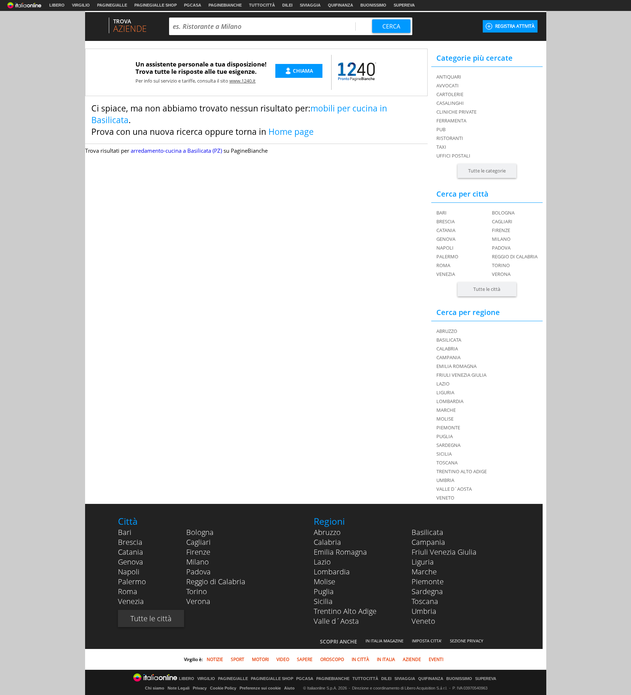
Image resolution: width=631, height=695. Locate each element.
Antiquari (448, 76)
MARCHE (446, 410)
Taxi (441, 147)
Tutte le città (486, 289)
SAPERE (305, 659)
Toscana (425, 601)
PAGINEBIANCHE (225, 5)
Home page (291, 131)
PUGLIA (444, 436)
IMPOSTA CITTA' (426, 640)
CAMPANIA (448, 357)
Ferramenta (451, 120)
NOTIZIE (215, 659)
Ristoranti (449, 138)
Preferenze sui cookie (260, 688)
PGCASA (192, 5)
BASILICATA (448, 340)
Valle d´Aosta (336, 621)
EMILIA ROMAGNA (456, 366)
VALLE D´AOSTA (454, 489)
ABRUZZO (446, 331)
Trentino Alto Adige (345, 611)
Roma (443, 265)
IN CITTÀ (360, 659)
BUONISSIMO (373, 5)
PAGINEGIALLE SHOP (155, 5)
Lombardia (332, 572)
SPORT (237, 659)
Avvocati (447, 85)
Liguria (423, 562)
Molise (324, 581)
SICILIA (444, 454)
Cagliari (502, 221)
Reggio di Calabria (515, 256)
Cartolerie (449, 94)
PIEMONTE (448, 427)
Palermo (447, 256)
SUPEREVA (404, 5)
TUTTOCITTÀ (262, 5)
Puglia (324, 591)
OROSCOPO (332, 659)
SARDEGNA (448, 445)
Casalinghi (450, 103)
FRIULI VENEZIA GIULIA (461, 375)
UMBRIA (445, 480)
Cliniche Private (456, 112)
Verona (501, 274)
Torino (501, 265)
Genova (445, 239)
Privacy (200, 688)
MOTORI (260, 659)
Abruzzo (327, 532)
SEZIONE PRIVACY (466, 640)
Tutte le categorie (487, 170)
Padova (501, 247)
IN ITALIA (386, 659)
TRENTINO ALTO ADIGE (461, 471)
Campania (428, 542)
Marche (424, 572)
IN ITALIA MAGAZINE (385, 640)
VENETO (445, 497)
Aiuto (289, 688)
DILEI (287, 5)
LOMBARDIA (449, 401)
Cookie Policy (223, 688)
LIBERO (57, 5)
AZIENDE (412, 659)
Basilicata (427, 532)
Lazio (322, 562)
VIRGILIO (81, 5)
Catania (445, 230)
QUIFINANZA (340, 5)
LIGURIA (445, 392)
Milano (501, 239)
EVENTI (436, 659)
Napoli (445, 247)
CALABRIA (447, 348)
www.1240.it (242, 80)
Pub (440, 129)
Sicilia (323, 601)
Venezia (445, 274)
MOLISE (445, 418)
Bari (441, 212)
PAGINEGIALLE (112, 5)
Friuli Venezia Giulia (444, 552)
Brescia (445, 221)
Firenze (501, 230)
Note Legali (179, 688)
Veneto (423, 621)
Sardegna (427, 591)
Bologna (503, 212)
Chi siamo (154, 688)
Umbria (424, 611)
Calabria (327, 542)
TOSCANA (447, 462)
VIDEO (282, 659)
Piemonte (428, 581)
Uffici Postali (453, 155)
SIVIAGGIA (310, 5)
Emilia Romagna (340, 552)
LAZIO (443, 383)
